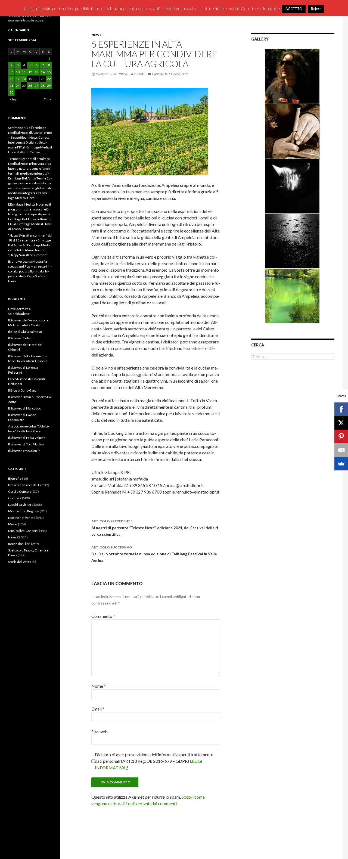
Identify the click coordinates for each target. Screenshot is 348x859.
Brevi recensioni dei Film (26, 485)
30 (11, 92)
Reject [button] (316, 9)
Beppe (139, 74)
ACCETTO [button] (293, 9)
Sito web (99, 731)
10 (18, 72)
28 (43, 85)
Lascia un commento (170, 74)
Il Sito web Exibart (20, 338)
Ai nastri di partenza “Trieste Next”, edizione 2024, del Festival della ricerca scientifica (155, 528)
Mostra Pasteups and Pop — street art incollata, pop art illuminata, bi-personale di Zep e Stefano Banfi (30, 271)
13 (36, 72)
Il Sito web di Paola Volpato (26, 438)
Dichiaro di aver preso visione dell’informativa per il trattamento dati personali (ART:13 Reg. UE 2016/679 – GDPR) (154, 761)
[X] (341, 423)
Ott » (47, 99)
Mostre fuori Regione (23, 511)
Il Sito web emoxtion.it (24, 451)
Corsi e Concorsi (20, 491)
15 (49, 72)
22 (49, 79)
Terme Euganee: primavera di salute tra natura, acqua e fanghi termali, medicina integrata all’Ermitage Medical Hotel (30, 188)
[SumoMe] (341, 463)
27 (36, 85)
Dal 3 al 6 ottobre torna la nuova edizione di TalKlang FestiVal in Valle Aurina (154, 554)
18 (24, 79)
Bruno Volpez (18, 261)
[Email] (341, 450)
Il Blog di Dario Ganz (22, 390)
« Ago (13, 99)
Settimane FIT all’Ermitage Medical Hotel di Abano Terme (30, 147)
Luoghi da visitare (20, 505)
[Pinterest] (341, 436)
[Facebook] (341, 409)
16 (11, 79)
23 (11, 85)
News (96, 35)
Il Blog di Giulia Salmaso (25, 332)
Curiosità (14, 498)
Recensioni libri (19, 544)
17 (18, 79)
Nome (98, 686)
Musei (12, 524)
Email (97, 708)
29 (49, 85)
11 (24, 72)
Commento (103, 616)
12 (30, 72)
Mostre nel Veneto (21, 518)
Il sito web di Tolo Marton (26, 444)
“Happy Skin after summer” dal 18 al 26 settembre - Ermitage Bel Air (30, 240)
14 (43, 72)
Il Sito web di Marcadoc (24, 408)
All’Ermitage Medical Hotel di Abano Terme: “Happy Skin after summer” (29, 250)
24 (18, 85)
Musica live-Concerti (23, 531)
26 (30, 85)
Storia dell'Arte (19, 562)
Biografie (14, 478)
